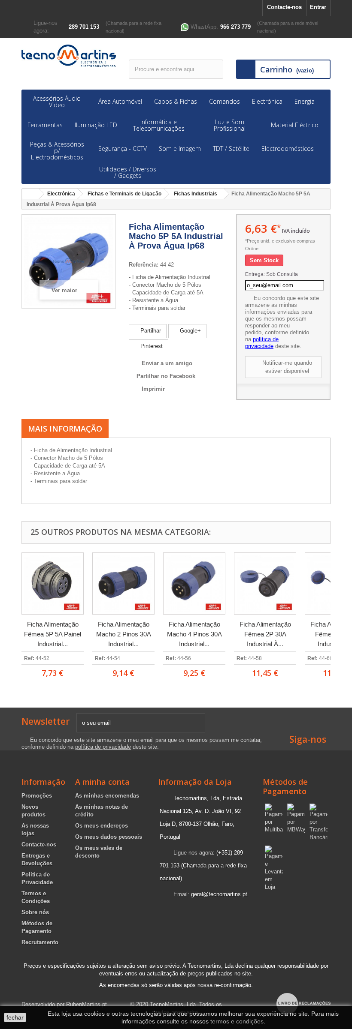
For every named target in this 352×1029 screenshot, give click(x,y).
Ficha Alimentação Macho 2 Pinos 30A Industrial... (123, 634)
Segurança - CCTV (122, 148)
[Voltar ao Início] (30, 194)
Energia (304, 101)
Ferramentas (45, 125)
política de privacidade (262, 342)
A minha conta (102, 782)
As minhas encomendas (107, 795)
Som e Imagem (180, 148)
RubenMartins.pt (86, 1004)
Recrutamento (39, 942)
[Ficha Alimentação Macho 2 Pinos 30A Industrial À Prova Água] (123, 583)
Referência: (143, 264)
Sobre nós (35, 912)
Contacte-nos (284, 7)
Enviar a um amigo (167, 363)
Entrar (318, 7)
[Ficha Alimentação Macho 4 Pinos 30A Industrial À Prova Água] (194, 583)
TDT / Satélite (231, 148)
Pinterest (151, 346)
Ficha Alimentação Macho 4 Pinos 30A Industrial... (194, 634)
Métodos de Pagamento (285, 786)
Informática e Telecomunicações (159, 125)
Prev (9, 615)
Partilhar (150, 330)
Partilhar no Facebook (166, 376)
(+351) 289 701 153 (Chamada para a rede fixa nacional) (203, 865)
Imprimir (153, 389)
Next (342, 615)
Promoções (36, 795)
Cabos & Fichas (175, 101)
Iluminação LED (96, 125)
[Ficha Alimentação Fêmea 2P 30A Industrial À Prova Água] (265, 583)
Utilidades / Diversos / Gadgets (127, 172)
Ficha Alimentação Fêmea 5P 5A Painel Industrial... (52, 634)
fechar (15, 1017)
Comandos (224, 101)
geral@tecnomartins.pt (219, 894)
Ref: (29, 658)
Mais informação (65, 428)
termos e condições (237, 1021)
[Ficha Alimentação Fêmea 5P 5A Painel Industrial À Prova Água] (52, 583)
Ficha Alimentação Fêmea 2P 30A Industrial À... (265, 634)
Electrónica (267, 101)
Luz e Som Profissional (230, 125)
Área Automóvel (120, 101)
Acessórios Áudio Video (57, 101)
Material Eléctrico (295, 125)
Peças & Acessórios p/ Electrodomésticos (57, 150)
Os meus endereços (101, 825)
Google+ (189, 330)
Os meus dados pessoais (108, 837)
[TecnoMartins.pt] (68, 56)
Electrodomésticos (287, 148)
